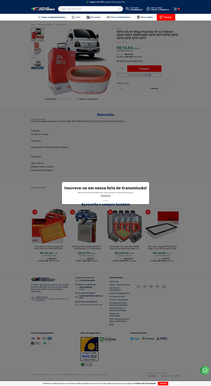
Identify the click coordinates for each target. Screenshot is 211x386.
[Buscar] (119, 9)
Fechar (105, 201)
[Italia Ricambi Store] (43, 8)
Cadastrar (164, 10)
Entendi (163, 383)
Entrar (154, 10)
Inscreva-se (105, 196)
